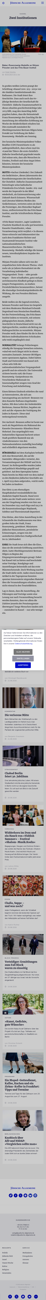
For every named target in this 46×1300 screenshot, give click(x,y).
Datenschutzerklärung (23, 643)
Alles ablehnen (23, 652)
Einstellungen (23, 658)
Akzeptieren (23, 665)
